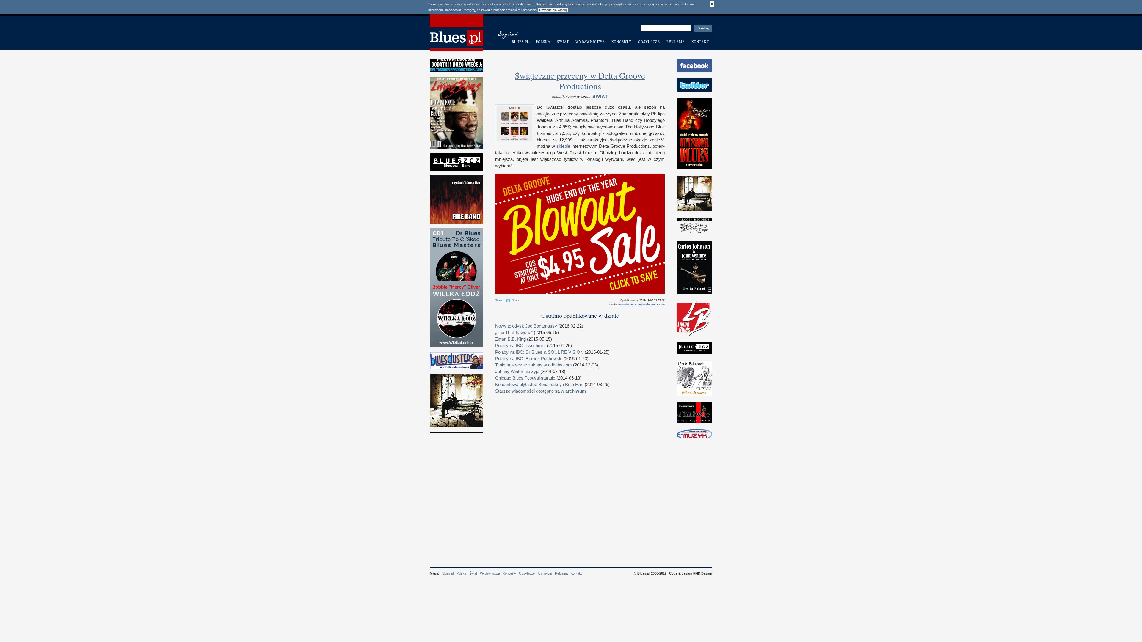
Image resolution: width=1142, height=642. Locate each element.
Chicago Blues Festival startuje (525, 378)
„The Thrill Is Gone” (514, 332)
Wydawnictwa (590, 41)
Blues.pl (520, 41)
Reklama (675, 41)
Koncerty (621, 41)
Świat (563, 41)
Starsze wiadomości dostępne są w (540, 391)
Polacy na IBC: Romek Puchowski (528, 358)
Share (498, 300)
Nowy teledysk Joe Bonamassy (526, 326)
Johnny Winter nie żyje (517, 371)
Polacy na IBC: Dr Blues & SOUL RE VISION (539, 352)
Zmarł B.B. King (510, 339)
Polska (543, 41)
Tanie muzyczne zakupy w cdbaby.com (533, 365)
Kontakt (700, 41)
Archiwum (545, 573)
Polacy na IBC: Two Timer (520, 345)
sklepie (563, 146)
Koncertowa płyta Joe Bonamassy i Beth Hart (539, 384)
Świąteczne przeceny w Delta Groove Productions (580, 81)
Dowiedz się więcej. (553, 10)
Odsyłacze (649, 41)
